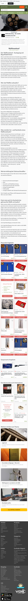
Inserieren (22, 6)
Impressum (3, 590)
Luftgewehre (16, 541)
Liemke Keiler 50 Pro (18, 528)
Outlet (2, 576)
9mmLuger (3, 556)
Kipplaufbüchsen (17, 539)
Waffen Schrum (4, 528)
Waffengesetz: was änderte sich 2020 (11, 482)
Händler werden (17, 570)
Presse (15, 579)
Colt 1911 (16, 529)
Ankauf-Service (17, 574)
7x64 (2, 554)
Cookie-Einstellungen (5, 588)
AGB (2, 584)
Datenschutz (3, 587)
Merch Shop (16, 580)
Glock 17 (16, 527)
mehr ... (2, 532)
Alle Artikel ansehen (14, 509)
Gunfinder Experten (18, 572)
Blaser (2, 540)
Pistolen (15, 543)
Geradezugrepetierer (18, 544)
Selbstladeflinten (17, 540)
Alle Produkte (3, 571)
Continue (10, 3)
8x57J (2, 555)
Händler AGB (3, 586)
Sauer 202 (16, 525)
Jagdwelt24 (3, 524)
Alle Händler (3, 572)
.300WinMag (3, 552)
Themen (2, 575)
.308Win (2, 550)
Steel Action (3, 543)
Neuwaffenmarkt (4, 577)
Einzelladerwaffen (6, 503)
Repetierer (16, 538)
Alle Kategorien (4, 570)
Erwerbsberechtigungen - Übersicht (10, 463)
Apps (15, 577)
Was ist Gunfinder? (17, 571)
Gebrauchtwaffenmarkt (5, 579)
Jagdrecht (4, 442)
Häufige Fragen (4, 591)
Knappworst (3, 525)
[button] (25, 7)
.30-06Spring (3, 551)
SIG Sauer (3, 539)
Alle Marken (3, 568)
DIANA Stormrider (17, 531)
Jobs (15, 576)
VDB (2, 529)
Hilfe (15, 568)
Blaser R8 (16, 524)
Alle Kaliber (3, 574)
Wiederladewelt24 (4, 531)
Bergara (2, 544)
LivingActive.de (4, 527)
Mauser (2, 538)
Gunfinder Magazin (14, 50)
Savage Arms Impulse (18, 532)
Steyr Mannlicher (4, 541)
